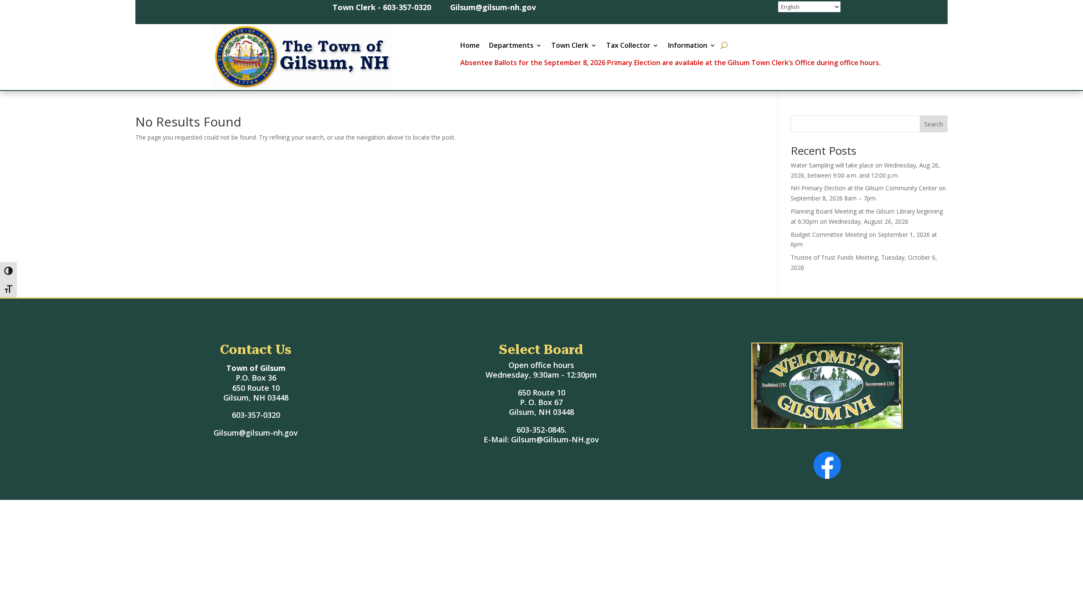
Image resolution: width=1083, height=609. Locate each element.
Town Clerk (569, 46)
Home (470, 46)
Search (933, 124)
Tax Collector (628, 46)
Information (687, 46)
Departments (511, 46)
